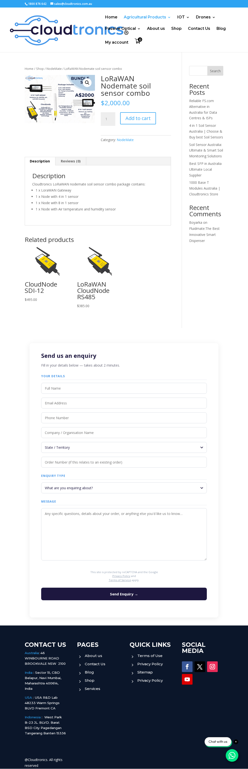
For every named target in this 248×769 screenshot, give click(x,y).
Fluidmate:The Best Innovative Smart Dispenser (204, 234)
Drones (203, 17)
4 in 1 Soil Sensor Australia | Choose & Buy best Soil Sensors (206, 131)
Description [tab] (40, 161)
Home (111, 17)
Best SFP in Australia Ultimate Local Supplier (205, 169)
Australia (32, 653)
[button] (87, 82)
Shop (176, 29)
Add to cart (138, 118)
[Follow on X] (199, 666)
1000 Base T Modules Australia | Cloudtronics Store (204, 188)
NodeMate (54, 68)
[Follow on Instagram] (212, 666)
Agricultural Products (145, 17)
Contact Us (199, 29)
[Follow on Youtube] (187, 679)
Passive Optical (120, 29)
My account (116, 43)
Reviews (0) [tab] (71, 161)
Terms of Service (120, 580)
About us (156, 29)
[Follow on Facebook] (187, 666)
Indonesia (33, 717)
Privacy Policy (121, 576)
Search (215, 71)
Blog (221, 29)
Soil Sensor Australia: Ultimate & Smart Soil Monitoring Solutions (206, 150)
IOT (181, 17)
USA (28, 697)
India (28, 672)
